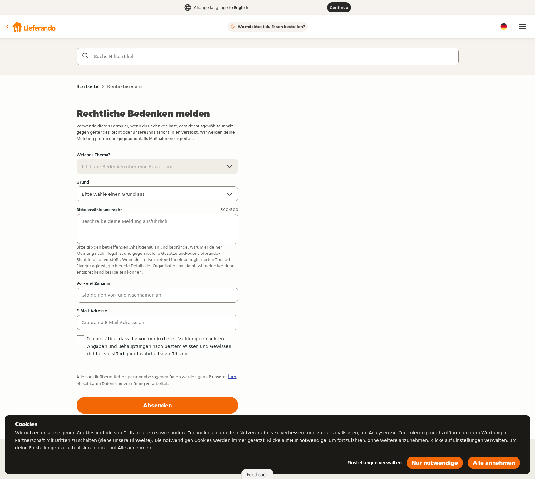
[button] (30, 27)
